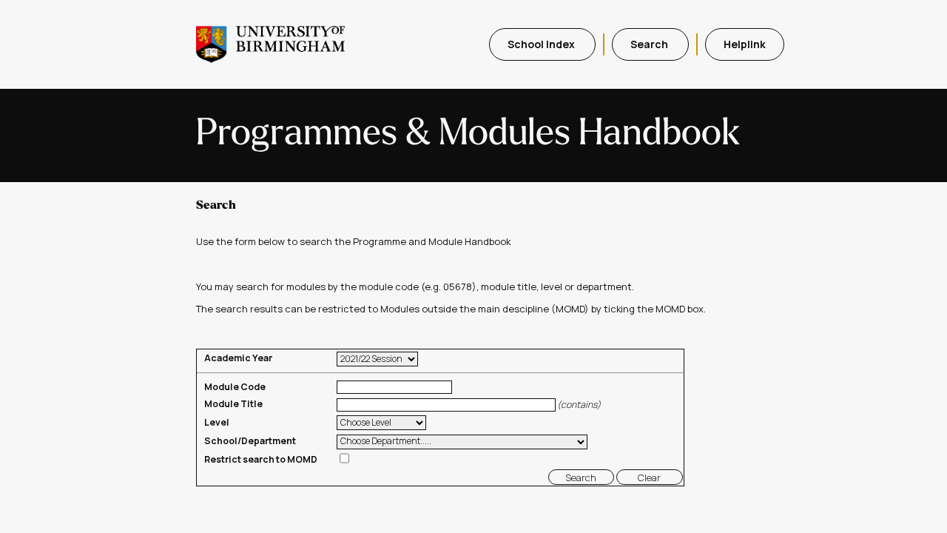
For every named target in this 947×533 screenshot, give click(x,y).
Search (650, 44)
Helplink (745, 44)
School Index (542, 44)
